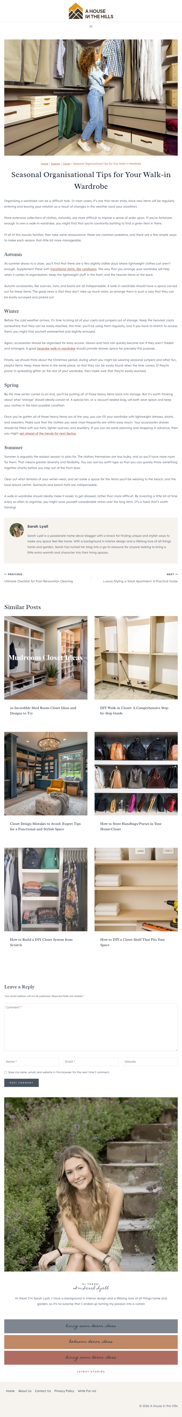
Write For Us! (87, 1391)
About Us (24, 1391)
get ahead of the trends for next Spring (47, 433)
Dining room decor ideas (91, 1357)
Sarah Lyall (37, 526)
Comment (14, 1007)
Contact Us (43, 1391)
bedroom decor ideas (91, 1342)
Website (130, 1061)
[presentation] (45, 658)
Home (10, 1391)
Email (70, 1061)
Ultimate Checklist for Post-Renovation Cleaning (38, 578)
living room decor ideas (91, 1326)
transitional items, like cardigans (73, 269)
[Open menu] (91, 26)
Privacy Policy (64, 1391)
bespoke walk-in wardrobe (56, 348)
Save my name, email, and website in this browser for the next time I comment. (59, 1072)
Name (11, 1061)
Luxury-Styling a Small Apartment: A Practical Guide (140, 578)
